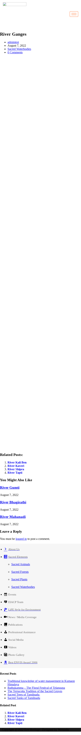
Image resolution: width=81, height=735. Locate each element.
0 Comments (15, 52)
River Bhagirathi (13, 502)
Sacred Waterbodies (19, 49)
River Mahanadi (13, 517)
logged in (21, 538)
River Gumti (9, 487)
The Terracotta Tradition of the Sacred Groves (35, 691)
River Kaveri (16, 465)
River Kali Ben (17, 462)
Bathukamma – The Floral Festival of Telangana (36, 687)
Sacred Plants (19, 579)
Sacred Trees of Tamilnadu (24, 694)
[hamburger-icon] (74, 14)
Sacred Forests (20, 571)
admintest (13, 42)
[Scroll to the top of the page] (1, 733)
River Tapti (15, 472)
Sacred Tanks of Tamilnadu (24, 698)
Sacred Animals (20, 564)
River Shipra (16, 469)
